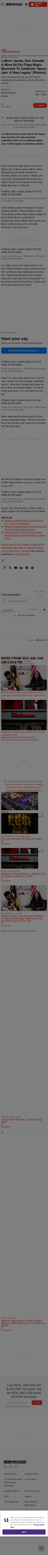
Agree (24, 1532)
